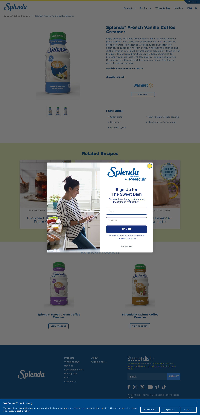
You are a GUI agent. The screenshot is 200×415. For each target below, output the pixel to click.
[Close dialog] (149, 166)
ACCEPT (188, 410)
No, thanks (126, 246)
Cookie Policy (23, 411)
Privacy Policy (131, 238)
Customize (150, 410)
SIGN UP (126, 229)
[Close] (197, 402)
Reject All (170, 410)
